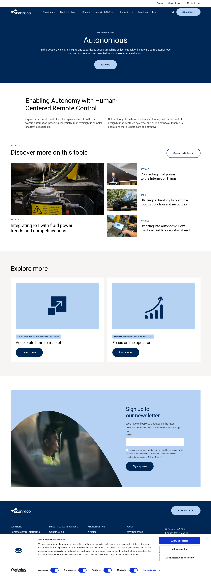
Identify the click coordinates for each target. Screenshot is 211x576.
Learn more (29, 352)
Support (160, 3)
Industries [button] (125, 12)
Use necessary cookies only (180, 557)
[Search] (173, 12)
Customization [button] (67, 12)
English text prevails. (177, 533)
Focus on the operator (131, 342)
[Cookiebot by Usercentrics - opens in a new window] (18, 570)
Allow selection (179, 549)
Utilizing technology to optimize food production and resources (164, 202)
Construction (56, 531)
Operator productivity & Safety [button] (97, 12)
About (171, 3)
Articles (105, 64)
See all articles (181, 153)
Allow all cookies (179, 541)
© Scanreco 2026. (175, 529)
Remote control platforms (25, 531)
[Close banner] (207, 538)
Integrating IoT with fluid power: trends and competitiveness (42, 228)
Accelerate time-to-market (38, 342)
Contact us (187, 12)
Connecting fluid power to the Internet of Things (159, 176)
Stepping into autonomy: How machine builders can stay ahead (165, 228)
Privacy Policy (154, 457)
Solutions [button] (48, 12)
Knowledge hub (96, 527)
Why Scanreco (135, 531)
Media (190, 3)
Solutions (16, 527)
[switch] (82, 570)
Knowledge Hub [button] (146, 12)
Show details (149, 570)
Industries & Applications (63, 527)
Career (180, 3)
